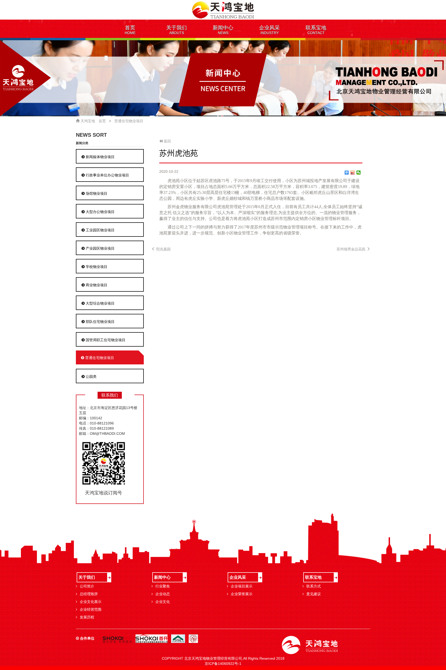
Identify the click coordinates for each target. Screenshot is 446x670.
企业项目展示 (241, 586)
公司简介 (87, 586)
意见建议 (313, 594)
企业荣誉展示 (241, 594)
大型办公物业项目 (100, 212)
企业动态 (162, 594)
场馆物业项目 (96, 193)
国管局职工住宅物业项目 (105, 340)
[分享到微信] (358, 172)
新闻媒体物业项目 (100, 157)
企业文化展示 (90, 602)
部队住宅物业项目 (100, 322)
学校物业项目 (96, 267)
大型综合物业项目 (100, 303)
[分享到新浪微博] (353, 172)
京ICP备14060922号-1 (223, 663)
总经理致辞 (89, 594)
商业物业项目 (96, 285)
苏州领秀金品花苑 (352, 249)
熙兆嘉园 (163, 249)
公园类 (91, 376)
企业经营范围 (90, 609)
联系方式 (313, 586)
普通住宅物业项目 (128, 121)
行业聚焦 (162, 586)
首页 (102, 121)
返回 (167, 141)
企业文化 (162, 602)
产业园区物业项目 (100, 248)
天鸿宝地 (87, 121)
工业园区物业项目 (100, 230)
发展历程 (87, 617)
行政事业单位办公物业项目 (107, 175)
